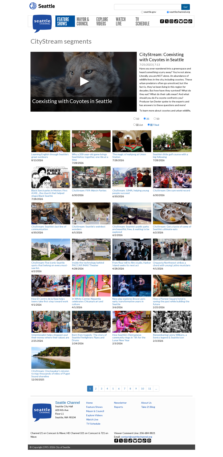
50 (157, 118)
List (141, 124)
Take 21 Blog (148, 406)
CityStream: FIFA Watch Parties (89, 190)
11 (149, 388)
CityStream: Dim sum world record (171, 190)
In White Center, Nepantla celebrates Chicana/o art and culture (87, 301)
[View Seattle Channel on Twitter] (121, 440)
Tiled (155, 124)
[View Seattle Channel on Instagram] (126, 440)
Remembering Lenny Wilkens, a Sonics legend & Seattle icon (170, 336)
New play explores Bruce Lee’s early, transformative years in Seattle (128, 301)
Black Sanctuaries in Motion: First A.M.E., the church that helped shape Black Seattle (49, 193)
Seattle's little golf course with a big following (170, 155)
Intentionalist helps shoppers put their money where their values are (50, 336)
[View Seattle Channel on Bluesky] (135, 440)
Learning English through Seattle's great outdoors (50, 155)
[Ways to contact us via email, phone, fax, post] (149, 440)
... (156, 388)
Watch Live (121, 21)
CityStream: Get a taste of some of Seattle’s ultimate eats (172, 228)
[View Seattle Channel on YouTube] (140, 440)
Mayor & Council (83, 21)
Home (89, 402)
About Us (146, 402)
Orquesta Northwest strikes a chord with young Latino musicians (171, 264)
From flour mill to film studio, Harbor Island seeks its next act (131, 264)
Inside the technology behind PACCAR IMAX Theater (88, 264)
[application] (83, 82)
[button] (83, 81)
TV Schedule (142, 21)
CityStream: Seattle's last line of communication (48, 228)
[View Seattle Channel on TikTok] (130, 440)
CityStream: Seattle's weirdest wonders (88, 228)
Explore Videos (102, 21)
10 (137, 118)
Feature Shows (63, 21)
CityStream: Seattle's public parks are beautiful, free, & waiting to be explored (130, 229)
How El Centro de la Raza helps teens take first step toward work (49, 300)
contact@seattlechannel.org (136, 436)
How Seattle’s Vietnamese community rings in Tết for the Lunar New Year (128, 338)
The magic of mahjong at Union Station (129, 155)
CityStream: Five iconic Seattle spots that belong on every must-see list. (49, 265)
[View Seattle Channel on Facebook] (116, 440)
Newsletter (120, 402)
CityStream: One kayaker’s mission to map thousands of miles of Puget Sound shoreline (50, 374)
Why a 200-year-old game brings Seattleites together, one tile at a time (90, 157)
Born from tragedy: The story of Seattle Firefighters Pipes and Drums (89, 338)
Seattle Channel (67, 402)
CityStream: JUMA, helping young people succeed (130, 191)
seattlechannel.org (179, 11)
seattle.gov (150, 11)
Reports (118, 406)
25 (147, 118)
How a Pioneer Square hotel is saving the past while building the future (171, 301)
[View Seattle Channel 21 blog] (144, 440)
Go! (185, 6)
